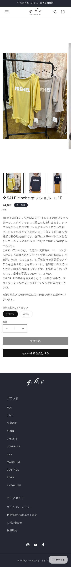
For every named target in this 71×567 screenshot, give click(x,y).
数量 (5, 321)
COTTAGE (13, 469)
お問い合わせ (14, 522)
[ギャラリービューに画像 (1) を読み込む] (13, 183)
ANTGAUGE (14, 485)
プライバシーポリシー (19, 507)
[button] (7, 11)
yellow (11, 314)
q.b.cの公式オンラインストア (40, 560)
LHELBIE (12, 438)
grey (27, 314)
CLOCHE (12, 423)
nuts (9, 454)
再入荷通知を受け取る (35, 353)
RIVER (10, 477)
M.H (9, 407)
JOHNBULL (14, 446)
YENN (10, 430)
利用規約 (12, 530)
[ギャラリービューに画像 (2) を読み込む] (35, 183)
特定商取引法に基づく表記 (22, 514)
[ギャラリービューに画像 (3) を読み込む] (57, 183)
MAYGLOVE (14, 461)
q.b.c (10, 415)
